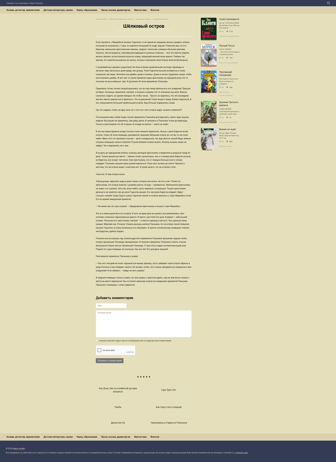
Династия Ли (118, 422)
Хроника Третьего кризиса (228, 104)
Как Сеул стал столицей (169, 407)
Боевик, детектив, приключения (23, 10)
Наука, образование (87, 10)
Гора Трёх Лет (168, 390)
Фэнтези (154, 10)
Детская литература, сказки (58, 10)
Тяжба (117, 407)
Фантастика (140, 10)
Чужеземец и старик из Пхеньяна (169, 422)
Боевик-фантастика (228, 122)
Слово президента (229, 19)
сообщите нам (241, 453)
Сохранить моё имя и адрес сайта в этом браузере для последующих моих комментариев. (135, 341)
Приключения (225, 146)
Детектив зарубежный (229, 36)
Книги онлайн (19, 448)
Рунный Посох (227, 45)
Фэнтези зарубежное (228, 63)
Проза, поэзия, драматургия (115, 10)
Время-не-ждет (227, 129)
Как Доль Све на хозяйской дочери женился (118, 390)
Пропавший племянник (225, 73)
